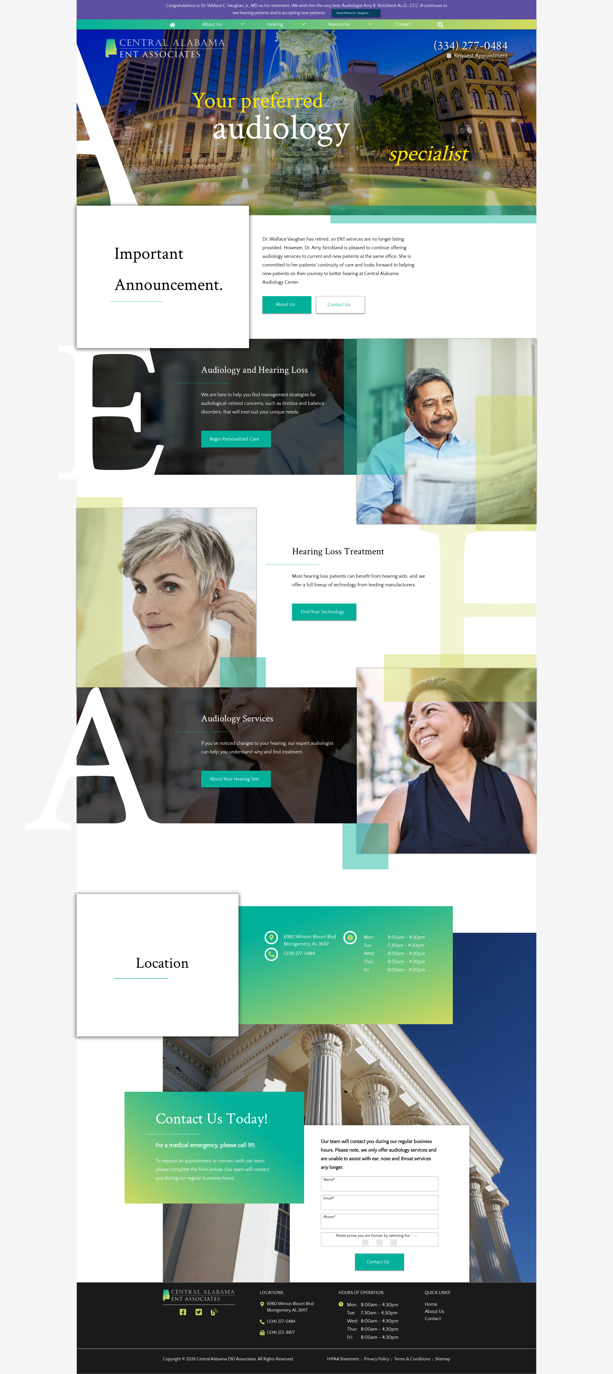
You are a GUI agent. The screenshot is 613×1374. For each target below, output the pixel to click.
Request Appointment (481, 56)
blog (215, 1312)
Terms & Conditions (412, 1359)
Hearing (275, 24)
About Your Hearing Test (234, 779)
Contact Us (339, 304)
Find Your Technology (322, 612)
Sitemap (442, 1359)
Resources (339, 24)
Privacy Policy (376, 1359)
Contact (403, 24)
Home (431, 1304)
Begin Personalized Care (234, 439)
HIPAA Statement (343, 1359)
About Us (212, 24)
